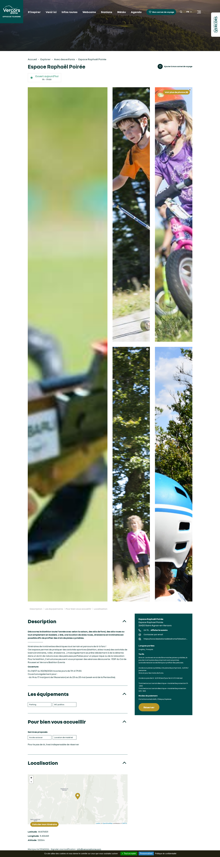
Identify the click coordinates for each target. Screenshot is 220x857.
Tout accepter (129, 853)
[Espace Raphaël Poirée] (68, 344)
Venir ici (51, 12)
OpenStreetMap (107, 823)
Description (36, 608)
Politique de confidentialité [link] (165, 853)
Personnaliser (146, 853)
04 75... (156, 630)
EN (187, 15)
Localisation (100, 608)
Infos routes (69, 12)
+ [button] (31, 777)
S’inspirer (34, 12)
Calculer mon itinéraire (44, 824)
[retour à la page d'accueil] (11, 12)
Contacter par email (153, 634)
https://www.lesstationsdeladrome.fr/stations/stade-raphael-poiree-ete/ (166, 638)
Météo (121, 12)
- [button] (31, 781)
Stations (106, 12)
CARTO (124, 823)
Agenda (136, 12)
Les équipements (54, 608)
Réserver (148, 707)
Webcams (89, 12)
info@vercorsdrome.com (89, 849)
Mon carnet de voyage (163, 12)
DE (187, 18)
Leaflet (98, 823)
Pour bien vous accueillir (78, 608)
